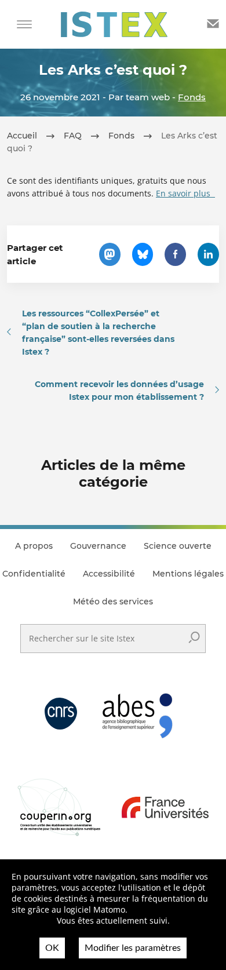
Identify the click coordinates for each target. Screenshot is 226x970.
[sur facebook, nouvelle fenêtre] (175, 254)
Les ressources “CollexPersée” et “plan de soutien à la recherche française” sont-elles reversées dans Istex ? (98, 332)
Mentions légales (188, 573)
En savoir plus (185, 193)
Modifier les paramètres (133, 948)
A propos (34, 546)
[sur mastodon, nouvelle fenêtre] (110, 254)
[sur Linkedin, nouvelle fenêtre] (208, 254)
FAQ (73, 135)
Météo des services (113, 601)
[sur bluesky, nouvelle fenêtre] (143, 254)
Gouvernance (98, 546)
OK (52, 948)
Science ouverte (178, 546)
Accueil (22, 135)
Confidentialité (33, 573)
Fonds (192, 97)
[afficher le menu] (24, 24)
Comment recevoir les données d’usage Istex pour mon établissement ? (119, 390)
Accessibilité (109, 573)
